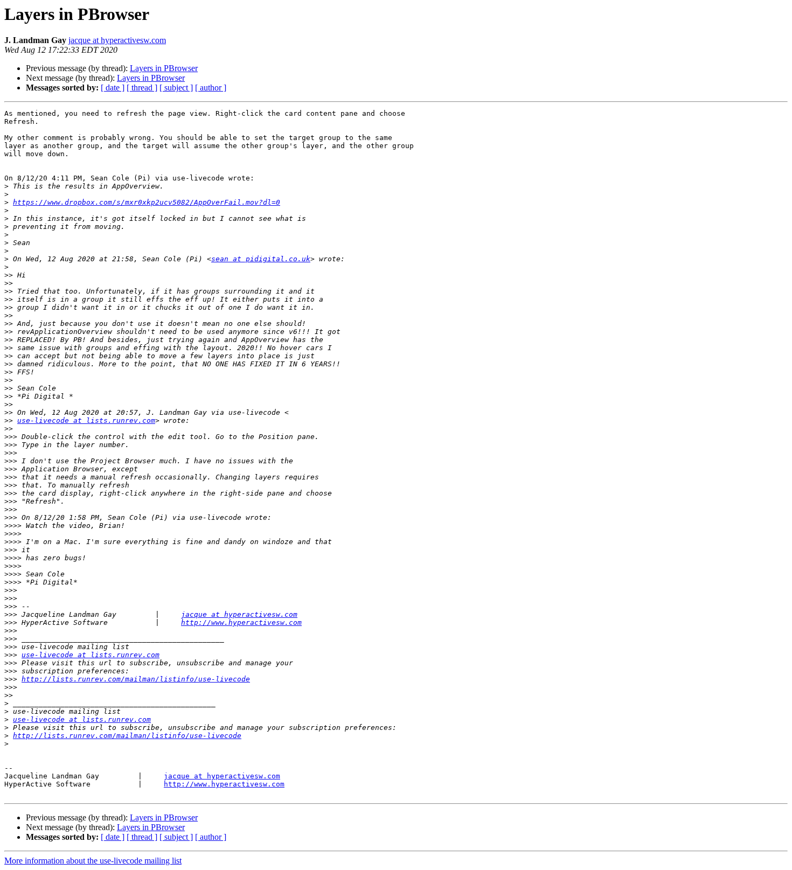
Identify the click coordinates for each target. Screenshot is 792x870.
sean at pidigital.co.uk (260, 259)
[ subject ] (176, 87)
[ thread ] (142, 87)
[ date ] (112, 87)
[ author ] (210, 87)
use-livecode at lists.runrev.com (86, 420)
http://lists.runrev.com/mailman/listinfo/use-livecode (136, 679)
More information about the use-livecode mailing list (93, 860)
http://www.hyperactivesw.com (241, 622)
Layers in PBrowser (164, 68)
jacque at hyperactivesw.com (117, 40)
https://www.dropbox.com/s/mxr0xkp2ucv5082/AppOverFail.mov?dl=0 (146, 202)
